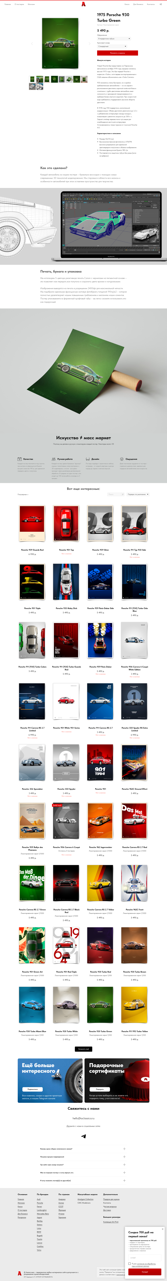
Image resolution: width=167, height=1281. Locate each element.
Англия (61, 1203)
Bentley (39, 1221)
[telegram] (160, 4)
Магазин (31, 4)
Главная (8, 4)
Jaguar (39, 1217)
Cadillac (40, 1246)
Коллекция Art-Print (110, 1222)
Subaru (39, 1225)
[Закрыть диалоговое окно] (162, 1229)
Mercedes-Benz (43, 1214)
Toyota (39, 1239)
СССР (61, 1206)
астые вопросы (110, 1206)
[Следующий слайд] (89, 43)
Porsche (40, 1203)
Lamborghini (42, 1210)
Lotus (39, 1228)
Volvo (39, 1250)
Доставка (107, 1210)
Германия (62, 1217)
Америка (62, 1199)
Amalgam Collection (85, 1199)
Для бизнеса (138, 4)
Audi (38, 1199)
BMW (39, 1232)
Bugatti (39, 1235)
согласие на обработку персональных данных (144, 1265)
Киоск (127, 4)
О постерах (19, 4)
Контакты (151, 4)
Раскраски (22, 1217)
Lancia (39, 1243)
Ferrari (39, 1206)
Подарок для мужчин (111, 1199)
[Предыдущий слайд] (32, 43)
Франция (62, 1210)
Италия (61, 1214)
